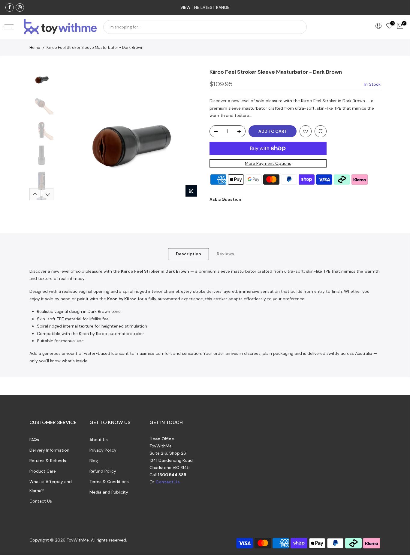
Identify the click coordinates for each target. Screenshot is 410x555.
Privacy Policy (102, 450)
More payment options (268, 163)
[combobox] (205, 27)
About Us (98, 439)
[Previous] (67, 134)
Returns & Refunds (47, 460)
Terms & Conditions (109, 481)
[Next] (190, 134)
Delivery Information (49, 450)
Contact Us (40, 501)
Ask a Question (225, 199)
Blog (93, 460)
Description (188, 254)
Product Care (42, 471)
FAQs (34, 439)
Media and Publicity (108, 492)
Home (34, 47)
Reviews (225, 254)
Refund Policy (102, 471)
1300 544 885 (172, 474)
